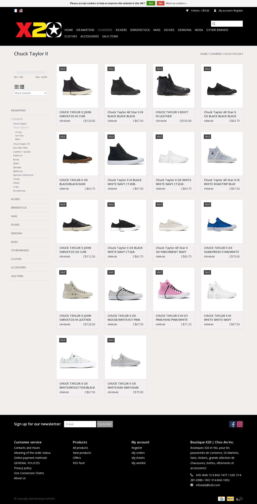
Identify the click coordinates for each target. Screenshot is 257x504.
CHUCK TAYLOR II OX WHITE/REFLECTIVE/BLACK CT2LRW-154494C (77, 386)
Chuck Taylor (20, 123)
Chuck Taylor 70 (21, 143)
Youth (16, 178)
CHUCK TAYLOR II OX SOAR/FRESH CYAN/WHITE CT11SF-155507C (221, 250)
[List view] (22, 87)
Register (137, 448)
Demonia (184, 30)
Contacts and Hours (27, 448)
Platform (18, 155)
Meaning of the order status (32, 453)
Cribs (15, 186)
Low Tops (19, 135)
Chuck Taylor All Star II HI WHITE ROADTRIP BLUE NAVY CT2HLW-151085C (222, 182)
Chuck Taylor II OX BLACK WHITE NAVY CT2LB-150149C (125, 250)
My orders (138, 453)
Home (68, 30)
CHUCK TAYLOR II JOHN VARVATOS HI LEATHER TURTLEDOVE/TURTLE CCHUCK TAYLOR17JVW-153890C (75, 318)
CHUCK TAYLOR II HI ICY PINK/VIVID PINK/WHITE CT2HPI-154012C (172, 318)
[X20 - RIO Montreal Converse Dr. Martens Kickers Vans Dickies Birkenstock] (38, 30)
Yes (151, 3)
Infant (16, 182)
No (160, 3)
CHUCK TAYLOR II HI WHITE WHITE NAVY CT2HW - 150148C (217, 318)
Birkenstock (140, 30)
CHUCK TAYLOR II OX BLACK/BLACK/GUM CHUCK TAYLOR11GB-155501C (74, 182)
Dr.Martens (85, 30)
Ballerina (18, 171)
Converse (105, 30)
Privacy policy (23, 468)
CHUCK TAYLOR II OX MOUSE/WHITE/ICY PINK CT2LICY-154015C (124, 318)
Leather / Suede (22, 151)
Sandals (17, 167)
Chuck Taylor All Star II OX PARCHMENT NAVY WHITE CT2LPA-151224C (172, 250)
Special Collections (23, 174)
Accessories (90, 36)
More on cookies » (176, 3)
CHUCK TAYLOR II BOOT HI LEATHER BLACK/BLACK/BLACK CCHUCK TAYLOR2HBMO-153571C (173, 114)
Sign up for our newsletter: (37, 424)
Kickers (121, 30)
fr (15, 10)
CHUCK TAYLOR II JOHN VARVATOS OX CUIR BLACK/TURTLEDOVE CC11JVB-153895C (75, 250)
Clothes (70, 36)
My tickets (138, 458)
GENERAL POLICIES (27, 463)
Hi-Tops (18, 132)
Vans (156, 30)
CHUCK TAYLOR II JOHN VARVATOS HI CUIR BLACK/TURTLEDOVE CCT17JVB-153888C (75, 114)
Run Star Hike (20, 147)
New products (82, 453)
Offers (77, 458)
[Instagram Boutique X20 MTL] (240, 424)
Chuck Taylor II (233, 54)
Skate (16, 163)
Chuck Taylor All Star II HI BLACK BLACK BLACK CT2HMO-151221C (125, 114)
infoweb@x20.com (208, 485)
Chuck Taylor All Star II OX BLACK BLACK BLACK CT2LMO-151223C (220, 114)
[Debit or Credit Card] (239, 498)
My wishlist (139, 463)
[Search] (214, 23)
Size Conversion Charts (29, 473)
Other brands (217, 30)
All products (80, 448)
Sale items (110, 36)
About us (20, 478)
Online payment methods (30, 458)
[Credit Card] (221, 498)
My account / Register (230, 10)
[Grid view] (17, 87)
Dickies (169, 30)
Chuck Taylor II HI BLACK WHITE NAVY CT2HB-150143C (125, 182)
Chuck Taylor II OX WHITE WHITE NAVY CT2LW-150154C (173, 182)
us (20, 10)
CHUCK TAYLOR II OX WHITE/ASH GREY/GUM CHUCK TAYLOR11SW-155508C (123, 386)
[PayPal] (230, 498)
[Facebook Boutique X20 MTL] (232, 424)
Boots (17, 139)
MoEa (199, 30)
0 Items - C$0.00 (200, 10)
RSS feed (79, 463)
